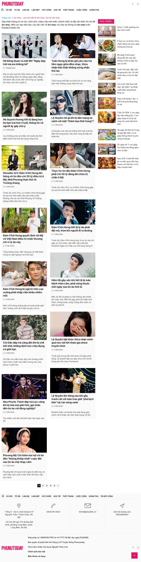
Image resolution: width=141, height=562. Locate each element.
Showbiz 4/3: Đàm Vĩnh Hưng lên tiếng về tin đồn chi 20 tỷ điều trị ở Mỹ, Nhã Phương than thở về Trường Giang (23, 178)
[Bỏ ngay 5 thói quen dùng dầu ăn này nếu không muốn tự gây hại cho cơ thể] (107, 60)
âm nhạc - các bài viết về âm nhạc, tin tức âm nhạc (37, 18)
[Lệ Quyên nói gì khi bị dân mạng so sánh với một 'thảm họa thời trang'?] (72, 102)
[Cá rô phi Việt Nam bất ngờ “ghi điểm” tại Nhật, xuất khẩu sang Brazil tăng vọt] (107, 89)
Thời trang (68, 10)
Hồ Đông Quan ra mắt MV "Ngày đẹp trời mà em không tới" (24, 62)
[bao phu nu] (13, 4)
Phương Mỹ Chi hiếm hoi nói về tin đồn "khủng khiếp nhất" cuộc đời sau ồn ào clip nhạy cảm (23, 458)
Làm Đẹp (36, 10)
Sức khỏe (46, 10)
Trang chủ (6, 18)
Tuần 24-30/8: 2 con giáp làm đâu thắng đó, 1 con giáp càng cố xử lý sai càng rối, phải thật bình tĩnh (128, 118)
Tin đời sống (106, 496)
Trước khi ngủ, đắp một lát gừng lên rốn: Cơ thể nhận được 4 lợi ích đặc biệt (127, 73)
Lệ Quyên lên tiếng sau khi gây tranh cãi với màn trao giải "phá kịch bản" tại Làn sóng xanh (72, 399)
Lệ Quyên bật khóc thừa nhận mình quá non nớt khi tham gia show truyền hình (72, 342)
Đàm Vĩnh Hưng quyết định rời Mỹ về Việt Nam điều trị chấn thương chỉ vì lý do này (23, 239)
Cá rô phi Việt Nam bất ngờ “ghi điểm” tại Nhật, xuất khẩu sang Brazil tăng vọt (127, 88)
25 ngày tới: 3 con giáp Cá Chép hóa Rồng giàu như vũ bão (127, 147)
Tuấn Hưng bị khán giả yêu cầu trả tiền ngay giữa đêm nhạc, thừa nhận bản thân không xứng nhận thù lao (71, 65)
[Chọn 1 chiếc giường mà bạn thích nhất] (107, 32)
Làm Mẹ (25, 10)
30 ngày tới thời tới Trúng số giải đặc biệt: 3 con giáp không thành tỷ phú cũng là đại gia (128, 134)
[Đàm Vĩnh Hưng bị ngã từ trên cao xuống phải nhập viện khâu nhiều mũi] (24, 273)
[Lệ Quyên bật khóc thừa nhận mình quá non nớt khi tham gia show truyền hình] (72, 324)
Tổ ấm (17, 10)
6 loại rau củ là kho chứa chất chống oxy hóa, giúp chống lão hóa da (128, 44)
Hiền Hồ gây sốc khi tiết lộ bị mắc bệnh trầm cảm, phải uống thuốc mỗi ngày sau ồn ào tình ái (71, 283)
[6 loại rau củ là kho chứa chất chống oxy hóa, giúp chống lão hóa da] (107, 45)
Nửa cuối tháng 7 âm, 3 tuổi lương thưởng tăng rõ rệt (127, 102)
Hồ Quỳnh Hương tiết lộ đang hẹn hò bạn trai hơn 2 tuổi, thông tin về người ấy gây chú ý (23, 123)
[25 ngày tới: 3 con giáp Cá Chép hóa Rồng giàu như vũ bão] (107, 149)
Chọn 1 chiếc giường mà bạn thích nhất (128, 28)
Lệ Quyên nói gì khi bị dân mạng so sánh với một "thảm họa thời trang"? (72, 119)
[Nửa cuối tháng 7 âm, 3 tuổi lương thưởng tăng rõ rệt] (107, 103)
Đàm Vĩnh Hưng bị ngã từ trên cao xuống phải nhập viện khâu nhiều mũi (23, 292)
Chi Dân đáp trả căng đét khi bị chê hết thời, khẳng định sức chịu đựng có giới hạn (23, 346)
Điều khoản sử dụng (36, 556)
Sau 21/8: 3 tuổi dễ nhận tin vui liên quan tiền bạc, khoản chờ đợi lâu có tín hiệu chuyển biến (128, 162)
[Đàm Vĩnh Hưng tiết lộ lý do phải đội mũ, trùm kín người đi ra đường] (72, 212)
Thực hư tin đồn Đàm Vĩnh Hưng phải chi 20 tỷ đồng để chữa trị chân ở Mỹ (70, 174)
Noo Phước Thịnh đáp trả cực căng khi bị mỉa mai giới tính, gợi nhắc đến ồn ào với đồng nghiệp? (23, 405)
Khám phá (94, 10)
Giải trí (57, 10)
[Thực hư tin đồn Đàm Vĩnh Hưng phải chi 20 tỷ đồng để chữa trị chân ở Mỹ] (72, 155)
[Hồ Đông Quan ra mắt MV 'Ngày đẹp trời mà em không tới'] (24, 45)
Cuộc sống (81, 10)
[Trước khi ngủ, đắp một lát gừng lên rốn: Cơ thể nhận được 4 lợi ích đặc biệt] (107, 74)
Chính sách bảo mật (36, 552)
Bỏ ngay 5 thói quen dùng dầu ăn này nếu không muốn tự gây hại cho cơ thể (127, 59)
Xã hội (9, 10)
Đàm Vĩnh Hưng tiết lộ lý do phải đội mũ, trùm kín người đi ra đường (71, 229)
